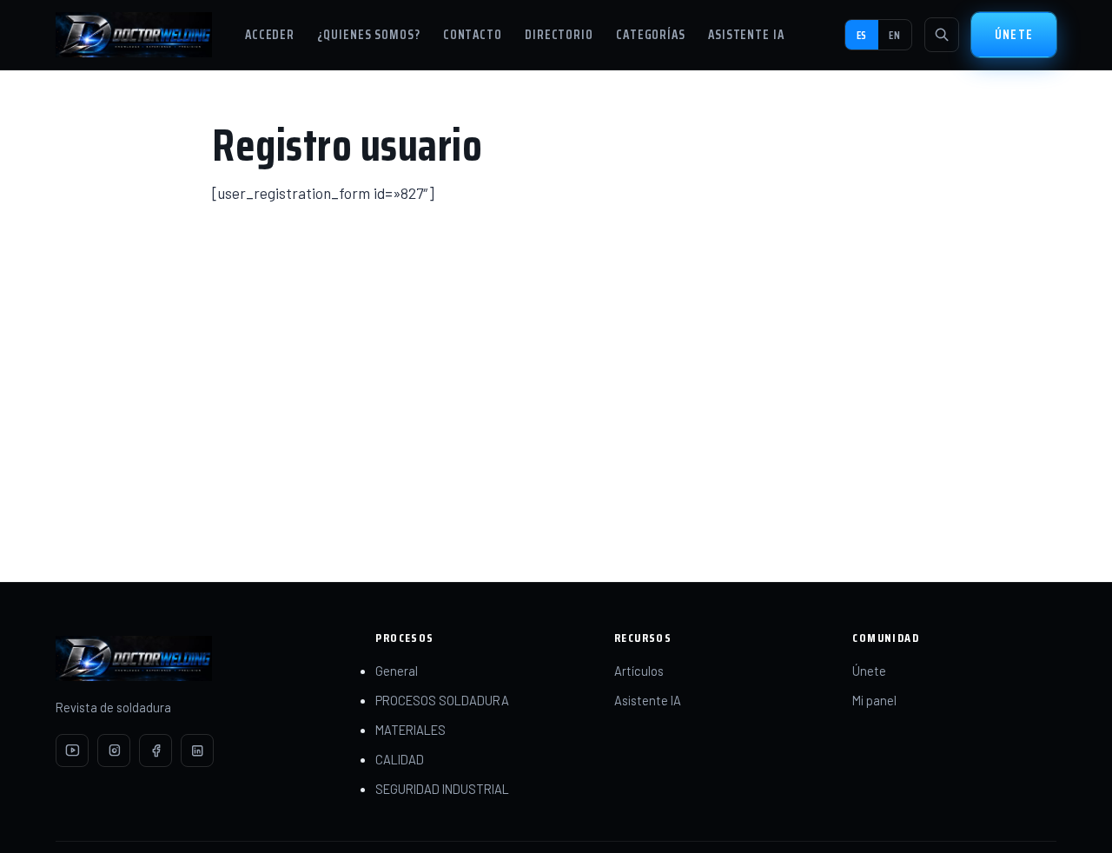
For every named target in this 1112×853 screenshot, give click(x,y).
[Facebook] (155, 750)
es (862, 35)
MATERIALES (410, 729)
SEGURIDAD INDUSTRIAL (442, 789)
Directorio (559, 34)
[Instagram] (113, 750)
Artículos (639, 670)
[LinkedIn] (197, 750)
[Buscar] (941, 34)
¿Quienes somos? (368, 34)
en (895, 35)
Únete (1014, 34)
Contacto (472, 34)
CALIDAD (399, 759)
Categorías (650, 34)
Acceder (270, 34)
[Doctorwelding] (134, 34)
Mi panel (874, 700)
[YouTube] (72, 750)
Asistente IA (746, 34)
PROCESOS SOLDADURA (442, 700)
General (396, 670)
